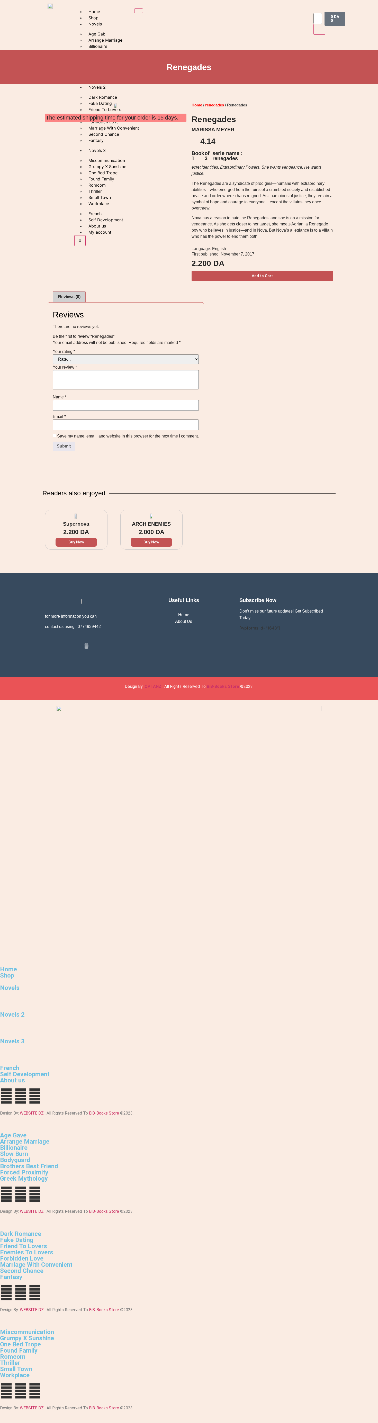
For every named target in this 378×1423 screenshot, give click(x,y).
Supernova (76, 524)
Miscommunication (27, 1332)
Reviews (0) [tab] (69, 297)
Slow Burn (14, 1153)
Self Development (25, 1074)
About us (12, 1080)
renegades (214, 105)
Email (59, 417)
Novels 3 (12, 1041)
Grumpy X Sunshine (27, 1338)
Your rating (64, 352)
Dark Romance (20, 1233)
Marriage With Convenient (36, 1264)
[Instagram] (86, 646)
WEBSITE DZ (32, 1113)
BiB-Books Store (223, 686)
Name (59, 397)
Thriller (10, 1362)
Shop (93, 17)
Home (94, 11)
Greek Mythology (24, 1178)
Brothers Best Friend (29, 1166)
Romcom (12, 1356)
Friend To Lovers (23, 1246)
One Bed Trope (20, 1344)
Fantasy (11, 1277)
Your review (65, 367)
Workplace (15, 1375)
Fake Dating (16, 1240)
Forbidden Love (21, 1258)
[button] (262, 276)
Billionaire (14, 1147)
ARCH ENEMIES (151, 524)
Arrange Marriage (24, 1141)
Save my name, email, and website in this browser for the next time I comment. (128, 436)
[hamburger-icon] (138, 10)
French (9, 1068)
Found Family (19, 1350)
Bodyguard (15, 1160)
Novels (95, 23)
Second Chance (21, 1270)
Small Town (16, 1369)
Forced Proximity (24, 1172)
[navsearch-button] (317, 8)
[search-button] (319, 29)
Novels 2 (12, 1014)
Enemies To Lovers (26, 1252)
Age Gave (13, 1135)
